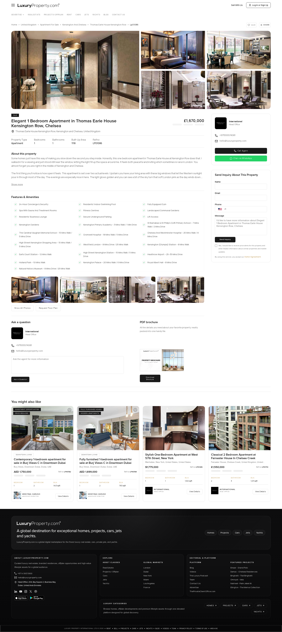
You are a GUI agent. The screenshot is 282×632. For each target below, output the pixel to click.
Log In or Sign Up (260, 5)
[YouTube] (20, 591)
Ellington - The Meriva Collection (245, 587)
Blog (106, 15)
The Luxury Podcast (199, 575)
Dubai (145, 571)
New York (147, 575)
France (146, 587)
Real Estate (34, 15)
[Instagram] (25, 591)
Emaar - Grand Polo (239, 567)
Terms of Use (201, 628)
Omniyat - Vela (237, 579)
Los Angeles (149, 583)
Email (217, 193)
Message (219, 215)
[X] (30, 591)
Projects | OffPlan (53, 15)
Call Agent (242, 151)
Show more (17, 184)
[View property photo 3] (239, 50)
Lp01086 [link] (134, 24)
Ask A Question (20, 379)
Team (192, 579)
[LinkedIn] (15, 591)
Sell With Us (237, 5)
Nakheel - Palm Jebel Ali (241, 583)
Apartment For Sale (49, 24)
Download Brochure (150, 378)
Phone (218, 204)
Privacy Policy (186, 628)
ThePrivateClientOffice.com (202, 591)
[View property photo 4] (173, 90)
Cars (78, 15)
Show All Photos (22, 308)
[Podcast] (35, 591)
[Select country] (220, 209)
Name (218, 181)
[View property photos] (75, 70)
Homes (210, 532)
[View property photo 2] (173, 50)
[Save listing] (69, 410)
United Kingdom (28, 24)
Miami (146, 579)
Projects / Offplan (111, 571)
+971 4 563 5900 (25, 573)
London (146, 567)
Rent (69, 15)
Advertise (16, 15)
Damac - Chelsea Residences (243, 571)
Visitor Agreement (252, 257)
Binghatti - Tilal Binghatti (241, 575)
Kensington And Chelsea (74, 24)
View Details (63, 496)
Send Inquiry (225, 239)
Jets (86, 15)
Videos (193, 571)
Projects (224, 532)
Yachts (96, 15)
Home (14, 24)
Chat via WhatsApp (242, 158)
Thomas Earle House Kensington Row (108, 24)
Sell (116, 628)
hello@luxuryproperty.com (30, 577)
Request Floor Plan (48, 308)
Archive (214, 628)
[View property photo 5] (239, 90)
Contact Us (118, 15)
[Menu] (13, 5)
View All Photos (257, 104)
